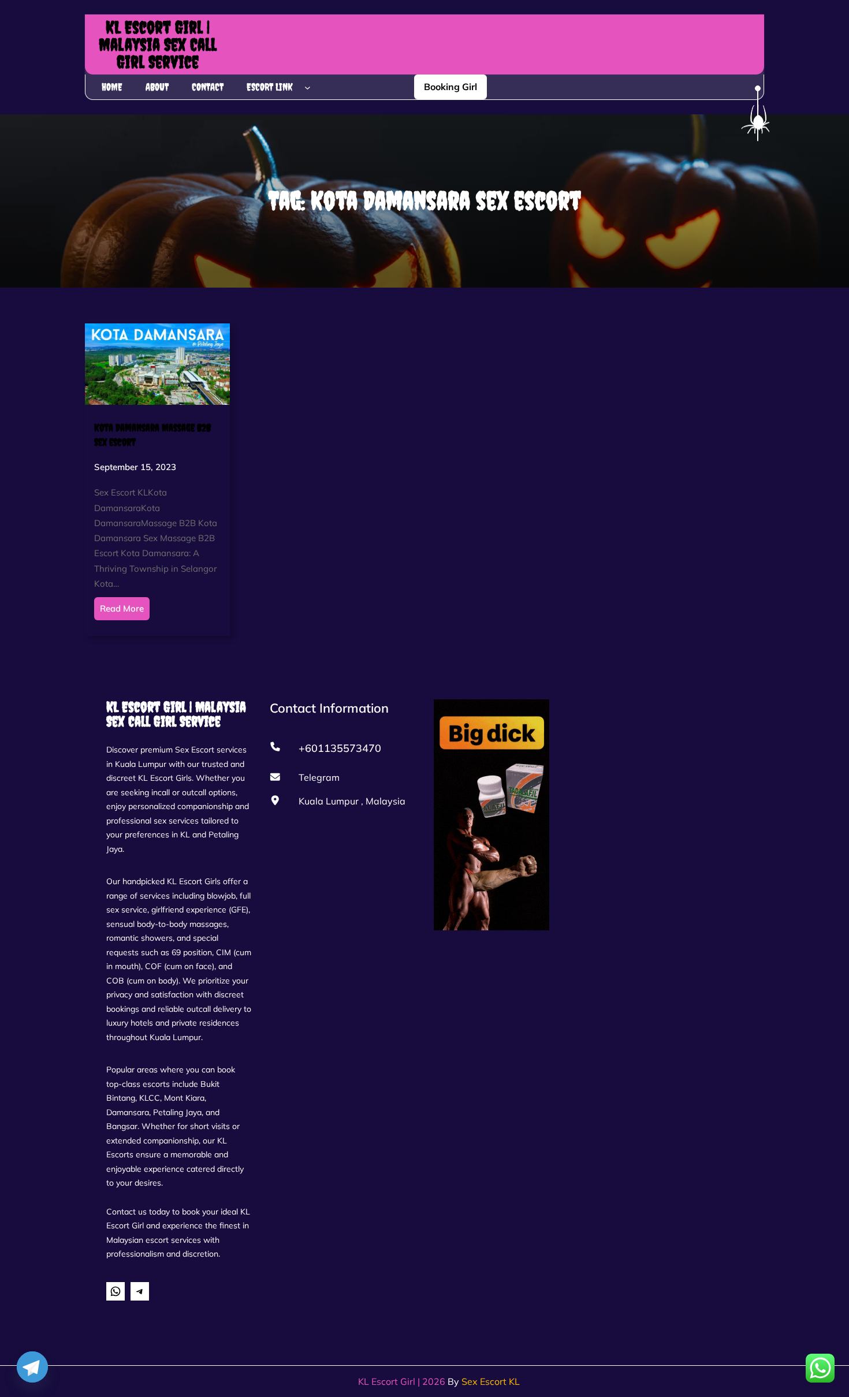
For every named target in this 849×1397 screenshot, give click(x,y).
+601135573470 (340, 748)
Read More (122, 608)
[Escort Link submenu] (307, 87)
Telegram (319, 777)
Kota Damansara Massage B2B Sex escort (152, 435)
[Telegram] (32, 1367)
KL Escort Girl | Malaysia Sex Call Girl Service (158, 44)
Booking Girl (450, 86)
